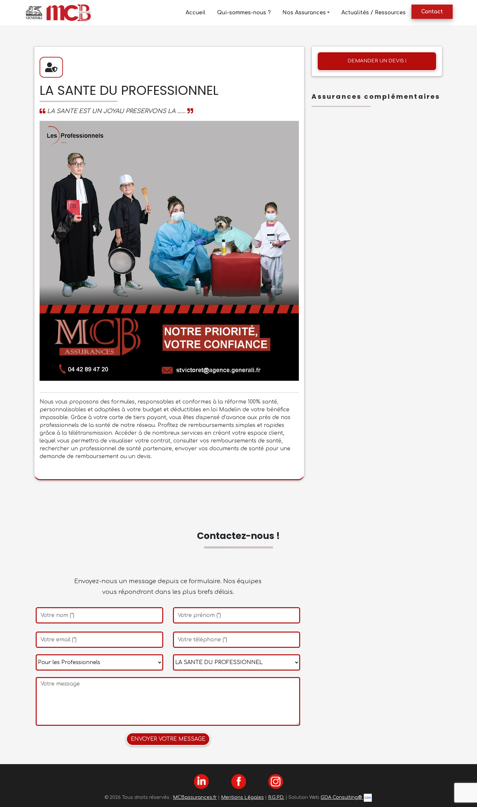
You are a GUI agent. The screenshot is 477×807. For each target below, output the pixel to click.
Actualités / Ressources (373, 13)
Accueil (195, 13)
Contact (432, 12)
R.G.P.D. (276, 797)
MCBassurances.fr (195, 797)
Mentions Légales (242, 797)
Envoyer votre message (168, 739)
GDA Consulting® (342, 797)
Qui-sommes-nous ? (244, 13)
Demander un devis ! (377, 61)
